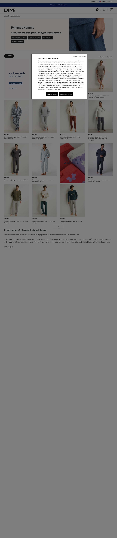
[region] (59, 76)
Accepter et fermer (66, 94)
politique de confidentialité (53, 89)
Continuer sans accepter (79, 56)
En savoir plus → (52, 94)
